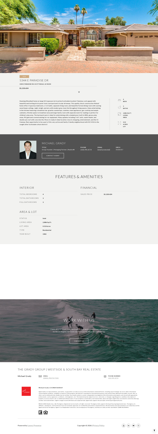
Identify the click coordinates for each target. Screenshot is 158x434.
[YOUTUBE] (133, 425)
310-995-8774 (113, 378)
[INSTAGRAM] (138, 425)
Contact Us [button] (79, 341)
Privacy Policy (99, 426)
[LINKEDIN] (128, 425)
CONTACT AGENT (53, 155)
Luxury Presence (34, 426)
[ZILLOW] (123, 425)
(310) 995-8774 (86, 149)
